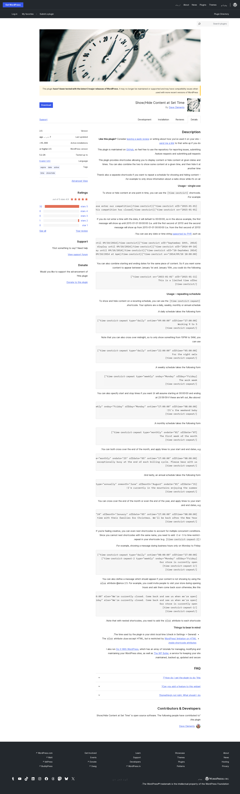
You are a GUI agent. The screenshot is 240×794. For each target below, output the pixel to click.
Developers (135, 762)
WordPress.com (44, 753)
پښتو (200, 779)
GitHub (130, 149)
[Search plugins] (199, 24)
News (226, 757)
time (42, 173)
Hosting (225, 762)
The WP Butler (161, 653)
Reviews (180, 119)
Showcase (180, 753)
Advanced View (80, 180)
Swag (93, 766)
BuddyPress (45, 766)
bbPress (47, 762)
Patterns (181, 766)
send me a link (166, 143)
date (50, 167)
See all (42, 230)
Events (93, 757)
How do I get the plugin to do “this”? (182, 677)
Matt (49, 757)
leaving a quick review (138, 139)
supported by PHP (182, 233)
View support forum (78, 254)
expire (43, 167)
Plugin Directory (221, 14)
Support (43, 119)
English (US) (45, 161)
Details (194, 119)
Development (144, 119)
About (226, 753)
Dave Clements (176, 107)
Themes (181, 757)
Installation (163, 119)
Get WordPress (13, 5)
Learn (138, 753)
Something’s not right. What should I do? (180, 695)
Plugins (181, 762)
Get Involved (91, 753)
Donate (92, 762)
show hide (50, 173)
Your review (82, 230)
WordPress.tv (133, 766)
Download (46, 105)
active (56, 167)
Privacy (225, 766)
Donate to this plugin (77, 282)
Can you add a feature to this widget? (181, 686)
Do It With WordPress (127, 649)
